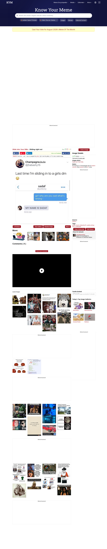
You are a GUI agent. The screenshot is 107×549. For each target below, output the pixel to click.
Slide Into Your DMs (20, 149)
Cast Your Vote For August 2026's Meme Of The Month (53, 30)
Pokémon (86, 321)
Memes (70, 20)
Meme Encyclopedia (60, 2)
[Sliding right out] (41, 190)
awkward (78, 226)
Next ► (68, 226)
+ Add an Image (84, 149)
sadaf (88, 225)
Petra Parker (76, 310)
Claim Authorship (79, 229)
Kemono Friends (76, 321)
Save (23, 153)
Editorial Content (81, 20)
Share (16, 153)
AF (88, 167)
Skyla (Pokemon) (88, 310)
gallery (37, 156)
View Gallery (38, 226)
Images (63, 20)
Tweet (29, 153)
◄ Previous (17, 226)
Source (74, 221)
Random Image (49, 226)
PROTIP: (15, 156)
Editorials (80, 2)
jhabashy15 (83, 225)
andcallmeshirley (80, 234)
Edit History (90, 229)
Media (72, 2)
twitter (74, 225)
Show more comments (41, 251)
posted (82, 167)
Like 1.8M (66, 153)
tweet (77, 225)
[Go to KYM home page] (10, 3)
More (89, 2)
